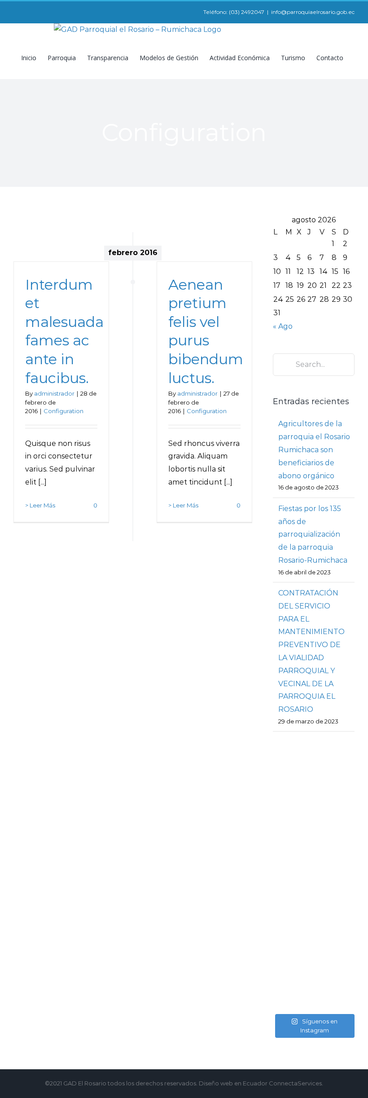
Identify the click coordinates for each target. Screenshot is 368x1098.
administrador (54, 393)
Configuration (63, 411)
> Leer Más (40, 505)
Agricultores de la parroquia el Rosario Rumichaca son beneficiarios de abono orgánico (314, 449)
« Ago (283, 326)
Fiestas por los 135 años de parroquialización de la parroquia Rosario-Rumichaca (312, 534)
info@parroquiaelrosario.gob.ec (313, 12)
